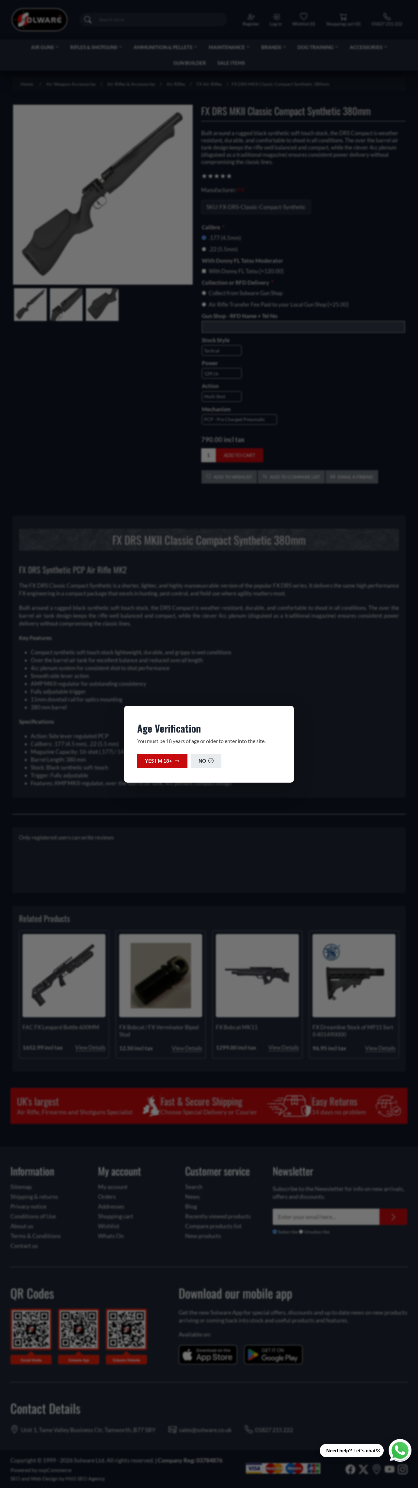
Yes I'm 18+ (158, 761)
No (202, 761)
